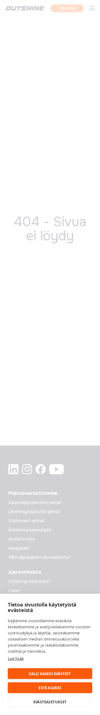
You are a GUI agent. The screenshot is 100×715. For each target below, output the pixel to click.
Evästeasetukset (50, 701)
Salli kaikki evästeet (50, 673)
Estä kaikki (50, 687)
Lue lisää (16, 658)
